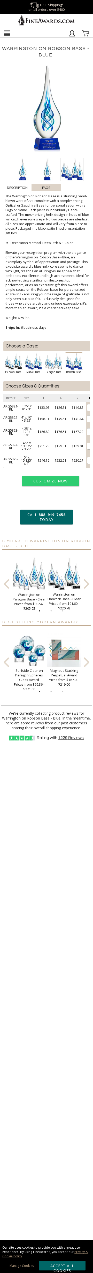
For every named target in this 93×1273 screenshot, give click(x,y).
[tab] (17, 187)
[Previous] (6, 584)
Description (17, 187)
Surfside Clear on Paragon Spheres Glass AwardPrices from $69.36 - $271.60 (29, 679)
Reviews (71, 738)
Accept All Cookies (62, 1266)
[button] (7, 33)
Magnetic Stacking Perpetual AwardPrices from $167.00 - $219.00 (64, 677)
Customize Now (50, 481)
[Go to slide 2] (51, 611)
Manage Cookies (22, 1266)
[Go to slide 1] (39, 611)
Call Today (46, 517)
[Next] (86, 584)
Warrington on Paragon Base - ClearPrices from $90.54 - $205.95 (29, 601)
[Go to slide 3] (62, 611)
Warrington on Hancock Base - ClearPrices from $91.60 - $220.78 (64, 601)
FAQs (46, 187)
